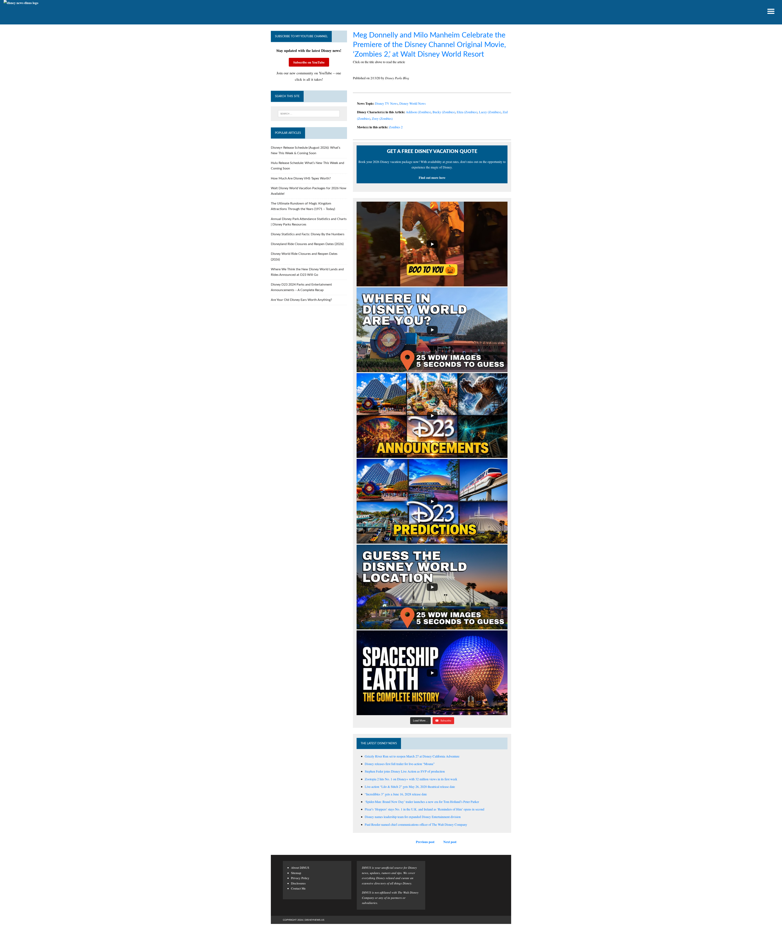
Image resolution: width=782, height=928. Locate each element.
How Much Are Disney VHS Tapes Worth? (301, 178)
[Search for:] (309, 113)
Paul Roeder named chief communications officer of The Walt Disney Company (416, 824)
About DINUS (300, 867)
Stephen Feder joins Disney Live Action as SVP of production (405, 771)
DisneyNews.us (314, 920)
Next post (449, 841)
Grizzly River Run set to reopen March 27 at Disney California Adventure (412, 756)
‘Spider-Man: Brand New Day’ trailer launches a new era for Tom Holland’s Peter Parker (422, 801)
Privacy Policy (300, 878)
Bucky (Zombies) (444, 112)
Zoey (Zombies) (382, 118)
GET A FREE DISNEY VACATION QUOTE (432, 151)
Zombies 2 (396, 127)
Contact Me (298, 888)
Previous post (425, 841)
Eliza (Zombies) (467, 112)
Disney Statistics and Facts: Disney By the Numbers (307, 234)
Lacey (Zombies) (490, 112)
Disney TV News (386, 103)
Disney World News (412, 103)
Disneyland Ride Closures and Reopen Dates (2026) (307, 244)
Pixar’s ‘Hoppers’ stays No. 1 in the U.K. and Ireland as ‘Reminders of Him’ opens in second (424, 809)
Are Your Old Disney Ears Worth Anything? (301, 299)
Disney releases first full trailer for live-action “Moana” (400, 764)
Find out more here (432, 177)
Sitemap (296, 873)
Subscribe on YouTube (309, 62)
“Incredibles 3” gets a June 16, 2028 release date (396, 794)
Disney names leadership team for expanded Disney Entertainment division (413, 817)
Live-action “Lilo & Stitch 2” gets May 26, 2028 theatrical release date (410, 786)
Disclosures (298, 883)
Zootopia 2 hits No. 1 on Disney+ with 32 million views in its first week (411, 779)
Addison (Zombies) (418, 112)
